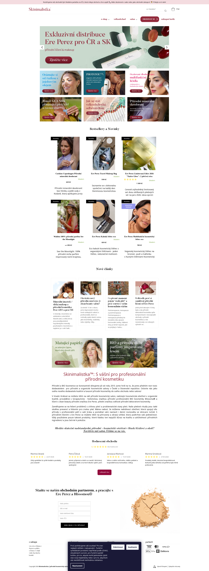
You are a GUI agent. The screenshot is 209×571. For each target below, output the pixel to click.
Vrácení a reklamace (35, 546)
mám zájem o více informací (74, 525)
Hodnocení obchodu (104, 441)
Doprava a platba (34, 548)
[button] (49, 47)
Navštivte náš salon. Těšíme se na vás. (104, 431)
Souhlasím (132, 547)
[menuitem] (105, 19)
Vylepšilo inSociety (174, 566)
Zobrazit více (104, 472)
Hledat (165, 10)
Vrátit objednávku (34, 553)
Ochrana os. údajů (34, 551)
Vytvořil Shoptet (162, 566)
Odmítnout (118, 547)
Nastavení (77, 565)
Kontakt (31, 555)
